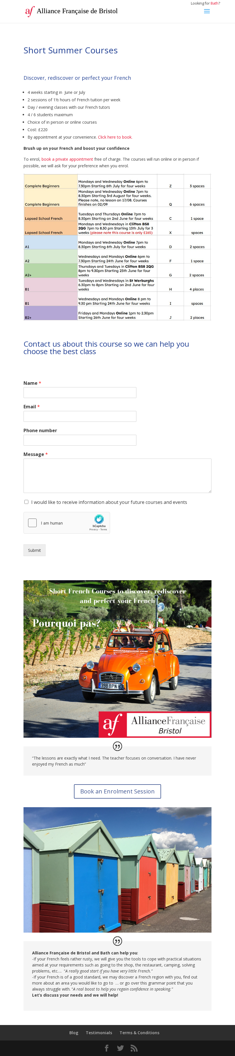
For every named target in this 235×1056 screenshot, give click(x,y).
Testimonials (99, 1032)
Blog (73, 1032)
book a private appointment (67, 159)
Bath (214, 3)
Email (31, 407)
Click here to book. (115, 137)
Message (35, 454)
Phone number (40, 431)
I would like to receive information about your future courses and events (109, 502)
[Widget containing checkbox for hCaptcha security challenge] (66, 523)
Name (32, 383)
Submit (34, 550)
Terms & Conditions (139, 1032)
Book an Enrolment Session (117, 791)
